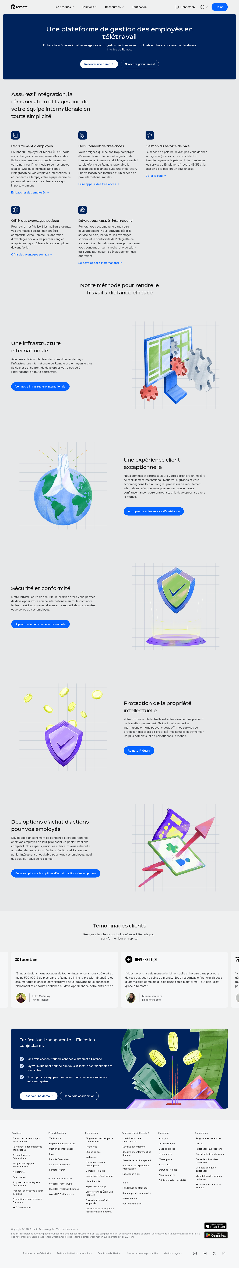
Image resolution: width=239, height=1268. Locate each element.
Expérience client (131, 1174)
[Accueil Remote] (19, 7)
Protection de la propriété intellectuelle (135, 1167)
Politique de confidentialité (37, 1253)
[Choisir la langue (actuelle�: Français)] (204, 7)
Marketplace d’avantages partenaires (209, 1178)
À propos (163, 1138)
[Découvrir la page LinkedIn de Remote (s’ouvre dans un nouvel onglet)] (204, 1253)
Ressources (113, 7)
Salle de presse (167, 1149)
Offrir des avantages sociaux (30, 254)
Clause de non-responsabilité (142, 1253)
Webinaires (91, 1157)
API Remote (19, 1172)
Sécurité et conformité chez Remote (136, 1153)
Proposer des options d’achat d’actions (28, 1192)
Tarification (139, 7)
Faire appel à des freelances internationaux (27, 1148)
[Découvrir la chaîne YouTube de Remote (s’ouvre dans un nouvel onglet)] (194, 1253)
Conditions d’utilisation (109, 1253)
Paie (51, 1154)
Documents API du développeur (95, 1164)
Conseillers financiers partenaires (207, 1161)
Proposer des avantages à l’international (26, 1184)
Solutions (88, 7)
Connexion (187, 7)
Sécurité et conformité (134, 1146)
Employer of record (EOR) (62, 1143)
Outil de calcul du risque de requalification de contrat (100, 1210)
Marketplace (165, 1159)
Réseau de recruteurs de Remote (208, 1186)
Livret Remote (93, 1181)
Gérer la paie (154, 175)
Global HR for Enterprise (61, 1194)
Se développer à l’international (21, 1157)
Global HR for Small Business (64, 1189)
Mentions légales (173, 1253)
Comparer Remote (95, 1171)
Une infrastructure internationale (131, 1140)
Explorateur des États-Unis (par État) (99, 1193)
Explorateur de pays (96, 1186)
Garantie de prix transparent (136, 1160)
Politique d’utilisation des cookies (74, 1253)
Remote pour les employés (136, 1193)
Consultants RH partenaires (210, 1154)
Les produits (62, 7)
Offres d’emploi (167, 1143)
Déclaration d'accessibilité (172, 1180)
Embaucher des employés (28, 192)
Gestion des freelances (61, 1149)
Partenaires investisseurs (209, 1149)
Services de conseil (59, 1164)
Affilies (199, 1143)
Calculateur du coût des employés (98, 1202)
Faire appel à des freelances (97, 184)
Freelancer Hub (130, 1198)
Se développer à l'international (98, 263)
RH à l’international (22, 1207)
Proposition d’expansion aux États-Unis (27, 1201)
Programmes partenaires (208, 1138)
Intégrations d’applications (99, 1176)
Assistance (164, 1164)
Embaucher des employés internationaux (26, 1140)
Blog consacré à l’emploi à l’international (99, 1140)
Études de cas (93, 1152)
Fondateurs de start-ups (134, 1188)
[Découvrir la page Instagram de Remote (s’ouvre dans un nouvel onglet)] (224, 1253)
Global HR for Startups (60, 1183)
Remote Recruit (57, 1169)
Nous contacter (167, 1175)
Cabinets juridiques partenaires (206, 1169)
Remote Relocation (59, 1159)
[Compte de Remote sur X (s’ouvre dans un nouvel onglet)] (214, 1253)
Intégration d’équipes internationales (23, 1165)
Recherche (91, 1146)
